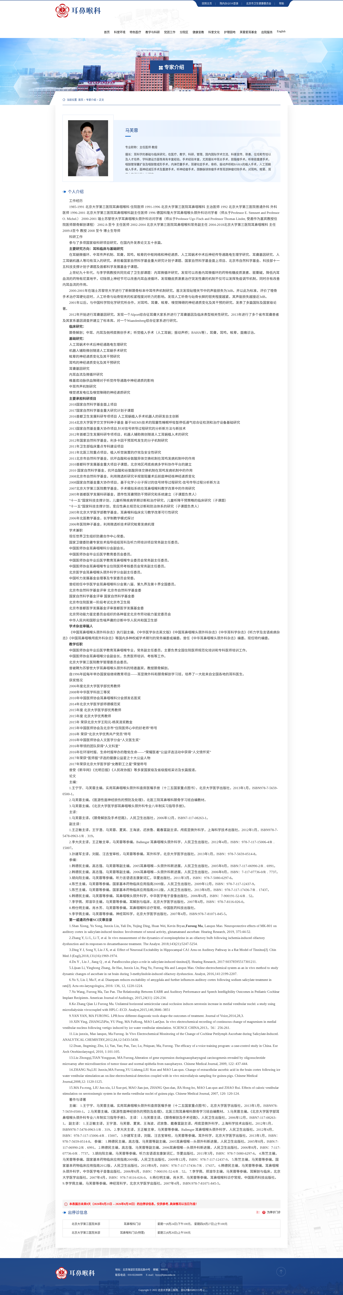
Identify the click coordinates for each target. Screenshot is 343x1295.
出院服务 (267, 32)
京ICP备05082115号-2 (192, 1290)
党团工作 (169, 32)
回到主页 (207, 3)
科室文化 (214, 32)
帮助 (281, 3)
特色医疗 (135, 32)
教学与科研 (152, 32)
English (281, 31)
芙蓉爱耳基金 (248, 32)
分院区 (184, 32)
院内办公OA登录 (229, 3)
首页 (107, 32)
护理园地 (229, 32)
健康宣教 (198, 32)
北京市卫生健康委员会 (258, 3)
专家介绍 (91, 99)
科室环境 (119, 32)
